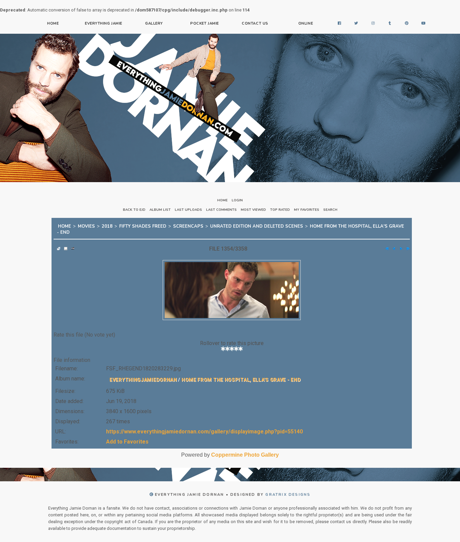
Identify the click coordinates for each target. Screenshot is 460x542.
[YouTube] (423, 23)
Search (330, 209)
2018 (107, 225)
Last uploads (188, 209)
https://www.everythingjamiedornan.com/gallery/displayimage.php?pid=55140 (204, 427)
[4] (236, 344)
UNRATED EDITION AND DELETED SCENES (256, 225)
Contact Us (255, 23)
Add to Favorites (127, 437)
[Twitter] (356, 23)
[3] (232, 344)
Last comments (221, 209)
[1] (223, 344)
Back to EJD (134, 209)
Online (305, 23)
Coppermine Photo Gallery (245, 451)
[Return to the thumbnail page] (57, 244)
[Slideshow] (71, 244)
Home (53, 23)
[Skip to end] (406, 244)
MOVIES (86, 225)
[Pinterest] (406, 23)
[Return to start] (385, 244)
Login (237, 200)
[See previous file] (392, 244)
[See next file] (399, 244)
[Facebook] (339, 23)
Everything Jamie (103, 23)
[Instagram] (373, 23)
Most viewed (253, 209)
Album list (160, 209)
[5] (240, 344)
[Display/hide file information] (64, 244)
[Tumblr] (390, 23)
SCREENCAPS (188, 225)
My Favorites (306, 209)
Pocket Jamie (204, 23)
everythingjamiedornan (143, 375)
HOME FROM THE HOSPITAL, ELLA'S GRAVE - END (241, 375)
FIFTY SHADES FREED (142, 225)
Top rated (280, 209)
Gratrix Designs (287, 490)
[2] (227, 344)
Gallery (154, 23)
